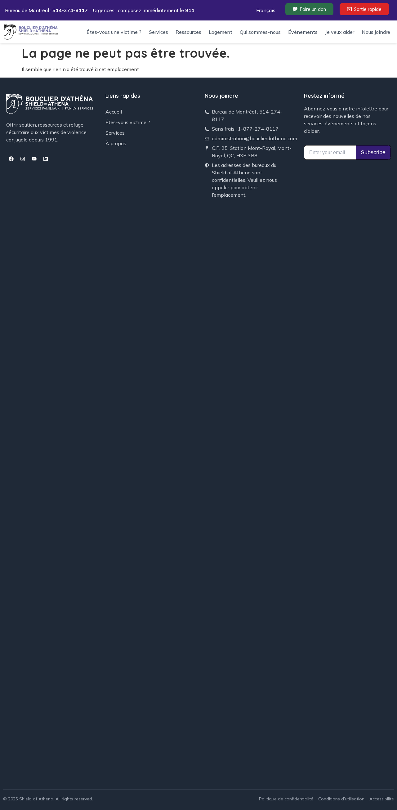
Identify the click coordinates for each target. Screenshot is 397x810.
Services (158, 32)
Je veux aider (339, 32)
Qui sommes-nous (260, 32)
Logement (220, 32)
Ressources (188, 32)
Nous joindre (376, 32)
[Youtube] (34, 159)
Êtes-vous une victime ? (114, 32)
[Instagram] (23, 159)
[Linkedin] (46, 159)
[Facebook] (11, 159)
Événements (303, 32)
